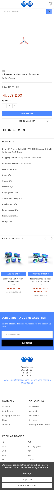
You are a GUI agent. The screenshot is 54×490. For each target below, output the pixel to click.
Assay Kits (34, 415)
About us (6, 407)
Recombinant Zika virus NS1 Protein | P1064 (40, 280)
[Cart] (50, 4)
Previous (45, 238)
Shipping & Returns (11, 415)
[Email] (9, 130)
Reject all (27, 479)
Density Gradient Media (39, 424)
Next (51, 238)
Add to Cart (13, 274)
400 (30, 451)
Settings (27, 473)
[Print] (14, 130)
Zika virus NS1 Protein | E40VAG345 (13, 280)
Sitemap (6, 424)
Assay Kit (33, 411)
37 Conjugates (34, 446)
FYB (29, 442)
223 (4, 455)
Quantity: (7, 100)
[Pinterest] (24, 130)
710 (29, 455)
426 (4, 442)
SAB (4, 446)
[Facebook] (4, 130)
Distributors (7, 411)
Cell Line (33, 420)
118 (3, 460)
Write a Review (8, 78)
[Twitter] (19, 130)
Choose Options (40, 274)
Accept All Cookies (27, 485)
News (4, 420)
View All (31, 460)
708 (4, 451)
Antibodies (34, 407)
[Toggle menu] (4, 4)
